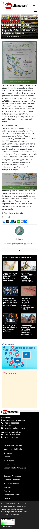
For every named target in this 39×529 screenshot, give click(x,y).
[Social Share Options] (5, 405)
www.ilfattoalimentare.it (15, 428)
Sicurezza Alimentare (12, 476)
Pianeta (7, 491)
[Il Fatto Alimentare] (15, 5)
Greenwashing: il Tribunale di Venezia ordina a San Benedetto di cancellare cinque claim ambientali (28, 330)
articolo (5, 133)
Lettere (7, 498)
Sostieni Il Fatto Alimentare (15, 468)
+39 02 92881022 (12, 423)
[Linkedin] (19, 250)
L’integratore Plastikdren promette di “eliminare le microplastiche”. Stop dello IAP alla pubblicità (27, 304)
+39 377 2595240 (12, 437)
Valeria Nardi (6, 36)
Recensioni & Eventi (12, 494)
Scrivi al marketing (12, 434)
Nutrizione (8, 487)
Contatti (7, 456)
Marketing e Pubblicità (13, 449)
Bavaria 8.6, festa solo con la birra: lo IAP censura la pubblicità (10, 328)
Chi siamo (8, 453)
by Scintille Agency (7, 526)
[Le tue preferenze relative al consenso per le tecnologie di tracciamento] (3, 3)
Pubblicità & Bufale (11, 483)
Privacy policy (9, 460)
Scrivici (8, 425)
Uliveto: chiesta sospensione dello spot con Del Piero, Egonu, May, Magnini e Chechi (10, 302)
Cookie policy (9, 464)
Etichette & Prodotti (12, 479)
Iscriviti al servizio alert (13, 445)
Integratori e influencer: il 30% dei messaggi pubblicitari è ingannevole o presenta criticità (28, 277)
